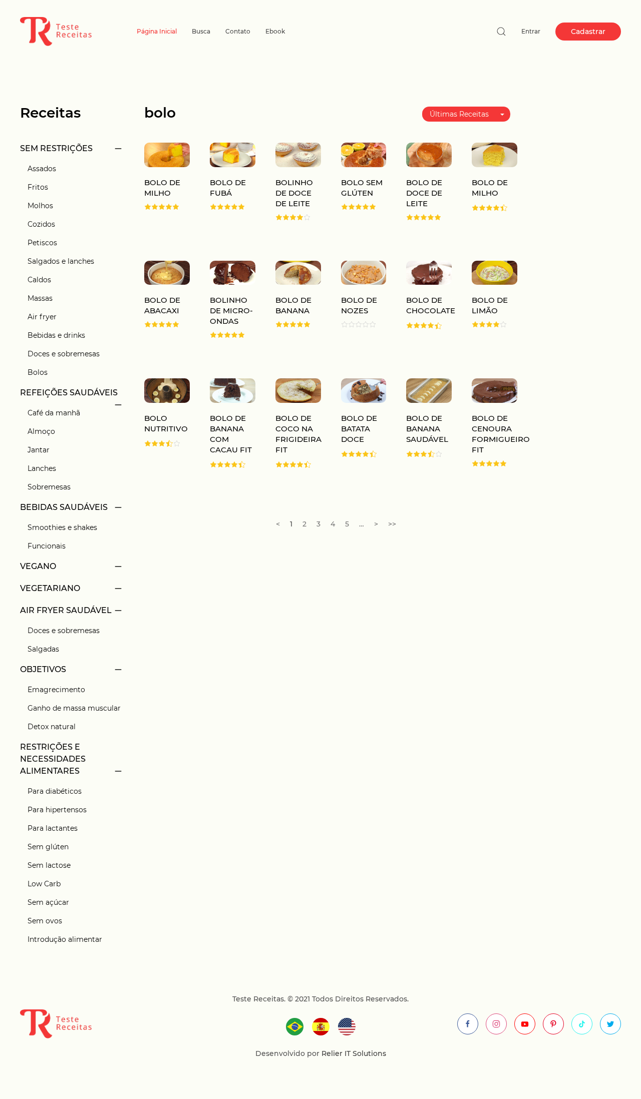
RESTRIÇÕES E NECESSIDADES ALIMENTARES (53, 759)
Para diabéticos (55, 791)
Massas (40, 298)
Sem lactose (49, 865)
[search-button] (501, 31)
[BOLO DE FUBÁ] (232, 154)
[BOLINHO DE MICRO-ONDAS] (232, 272)
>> (392, 523)
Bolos (38, 372)
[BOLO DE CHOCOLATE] (429, 272)
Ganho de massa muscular (74, 708)
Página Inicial (157, 31)
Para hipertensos (57, 809)
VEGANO (38, 566)
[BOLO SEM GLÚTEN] (364, 154)
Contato (237, 31)
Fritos (38, 187)
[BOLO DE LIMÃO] (494, 272)
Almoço (41, 431)
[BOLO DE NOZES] (364, 272)
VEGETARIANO (50, 588)
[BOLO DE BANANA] (298, 272)
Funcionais (47, 546)
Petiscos (42, 242)
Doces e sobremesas (64, 353)
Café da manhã (54, 412)
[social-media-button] (467, 1023)
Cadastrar (588, 31)
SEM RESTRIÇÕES (56, 148)
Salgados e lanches (61, 261)
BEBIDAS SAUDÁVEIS (64, 507)
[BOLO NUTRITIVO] (167, 390)
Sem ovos (45, 920)
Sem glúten (48, 846)
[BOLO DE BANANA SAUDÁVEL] (429, 390)
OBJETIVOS (43, 669)
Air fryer (42, 316)
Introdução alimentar (65, 939)
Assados (42, 168)
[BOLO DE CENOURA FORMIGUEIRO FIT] (494, 390)
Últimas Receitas (459, 114)
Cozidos (41, 224)
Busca (201, 31)
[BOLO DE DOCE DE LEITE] (429, 154)
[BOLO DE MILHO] (167, 154)
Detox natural (52, 726)
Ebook (275, 31)
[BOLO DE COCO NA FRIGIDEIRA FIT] (298, 390)
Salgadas (43, 649)
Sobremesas (49, 486)
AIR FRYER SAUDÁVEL (66, 610)
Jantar (39, 449)
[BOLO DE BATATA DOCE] (364, 390)
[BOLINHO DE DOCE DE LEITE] (298, 154)
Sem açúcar (48, 902)
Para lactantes (53, 828)
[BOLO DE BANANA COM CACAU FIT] (232, 390)
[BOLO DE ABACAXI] (167, 272)
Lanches (42, 468)
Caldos (39, 279)
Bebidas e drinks (56, 335)
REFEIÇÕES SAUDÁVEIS (69, 392)
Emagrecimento (56, 689)
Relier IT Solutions (352, 1053)
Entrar (530, 31)
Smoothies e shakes (62, 527)
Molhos (40, 205)
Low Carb (44, 883)
